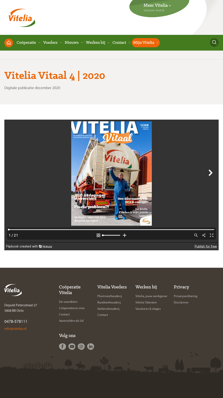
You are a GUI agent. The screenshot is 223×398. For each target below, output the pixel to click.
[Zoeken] (214, 42)
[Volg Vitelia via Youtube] (72, 346)
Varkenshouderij (108, 309)
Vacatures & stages (148, 309)
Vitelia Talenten (146, 302)
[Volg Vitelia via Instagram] (82, 346)
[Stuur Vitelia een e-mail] (15, 328)
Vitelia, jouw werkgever (151, 296)
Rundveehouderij (109, 302)
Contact (64, 314)
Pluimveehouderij (109, 296)
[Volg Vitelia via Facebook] (63, 346)
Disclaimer (181, 302)
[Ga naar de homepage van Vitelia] (22, 16)
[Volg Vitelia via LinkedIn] (91, 346)
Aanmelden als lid (71, 321)
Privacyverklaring (185, 296)
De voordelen (68, 302)
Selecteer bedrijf (154, 10)
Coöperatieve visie (72, 308)
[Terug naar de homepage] (8, 43)
